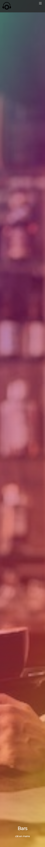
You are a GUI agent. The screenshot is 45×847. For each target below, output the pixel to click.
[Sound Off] (8, 6)
